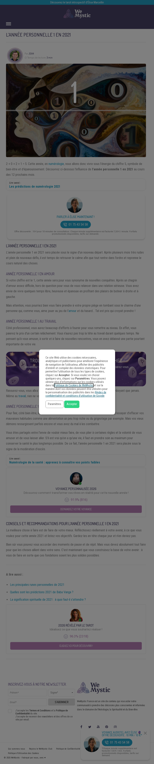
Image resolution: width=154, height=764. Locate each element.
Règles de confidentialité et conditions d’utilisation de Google (76, 394)
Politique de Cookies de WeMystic (73, 385)
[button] (55, 404)
